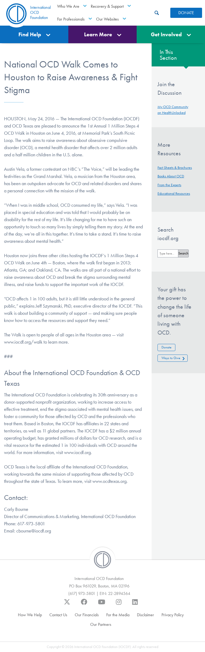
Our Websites (107, 19)
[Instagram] (118, 604)
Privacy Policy (172, 614)
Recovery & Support (107, 6)
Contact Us (58, 614)
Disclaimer (145, 614)
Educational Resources (173, 193)
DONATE (186, 12)
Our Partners (100, 624)
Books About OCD (170, 176)
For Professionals (71, 19)
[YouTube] (101, 604)
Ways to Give (170, 358)
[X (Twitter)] (67, 604)
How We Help (30, 614)
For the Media (117, 614)
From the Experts (169, 185)
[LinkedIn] (135, 604)
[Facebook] (84, 604)
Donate (166, 347)
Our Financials (87, 614)
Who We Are (68, 6)
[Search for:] (167, 253)
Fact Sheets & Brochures (174, 167)
